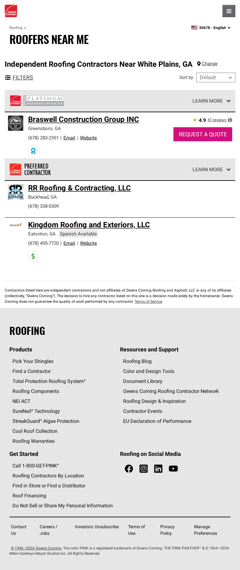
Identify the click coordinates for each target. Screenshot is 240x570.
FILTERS (22, 77)
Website (88, 138)
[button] (230, 120)
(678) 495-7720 (43, 243)
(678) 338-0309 (43, 206)
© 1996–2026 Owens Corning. (36, 548)
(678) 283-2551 (43, 138)
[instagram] (143, 468)
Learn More (207, 101)
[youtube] (173, 468)
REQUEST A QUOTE (203, 134)
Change (210, 63)
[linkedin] (158, 468)
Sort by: (186, 77)
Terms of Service (148, 301)
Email (69, 138)
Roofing (15, 27)
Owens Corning (11, 11)
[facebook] (129, 468)
